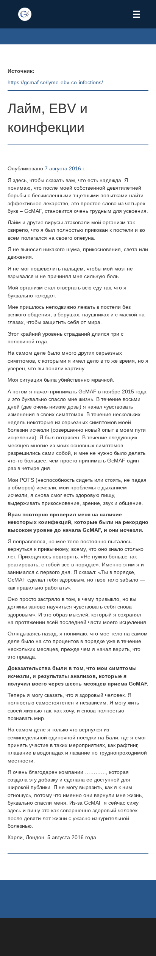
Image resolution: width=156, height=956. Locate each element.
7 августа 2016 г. (65, 168)
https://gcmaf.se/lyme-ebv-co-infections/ (55, 82)
